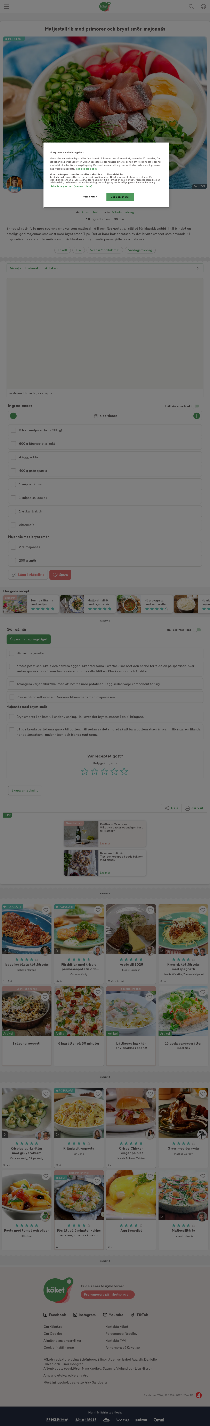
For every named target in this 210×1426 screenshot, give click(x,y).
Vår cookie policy (86, 169)
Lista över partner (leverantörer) (71, 186)
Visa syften (90, 196)
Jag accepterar (120, 197)
